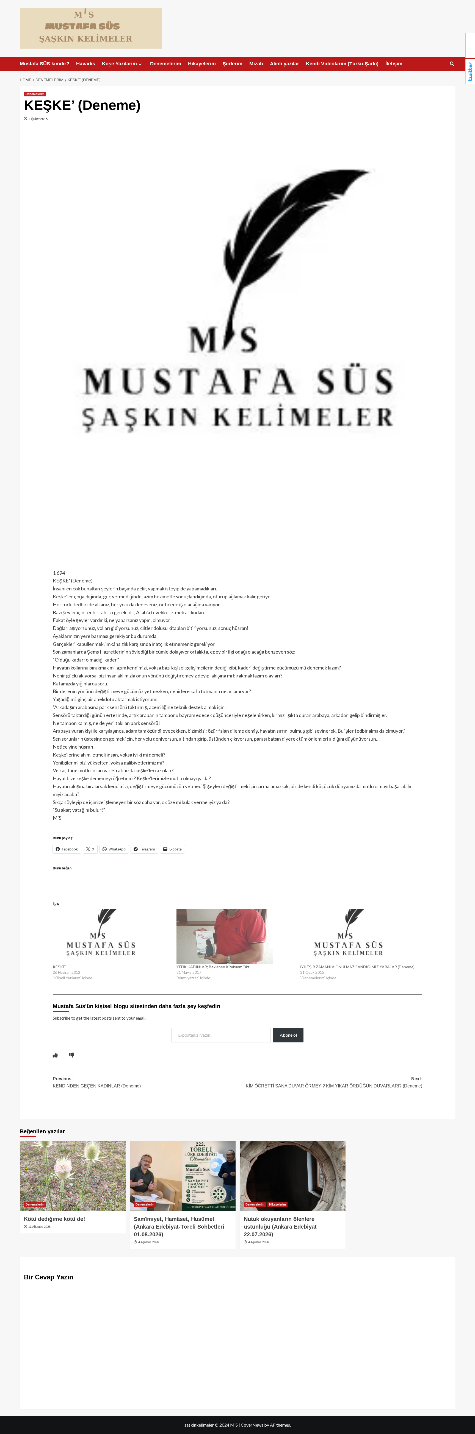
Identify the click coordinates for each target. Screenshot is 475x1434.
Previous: (97, 1082)
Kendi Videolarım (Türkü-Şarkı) (342, 63)
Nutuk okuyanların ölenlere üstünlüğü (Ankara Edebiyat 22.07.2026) (280, 1226)
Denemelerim (165, 63)
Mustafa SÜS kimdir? (44, 63)
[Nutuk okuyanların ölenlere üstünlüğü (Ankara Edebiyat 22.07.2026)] (293, 1176)
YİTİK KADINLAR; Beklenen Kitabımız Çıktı (213, 966)
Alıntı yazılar (284, 63)
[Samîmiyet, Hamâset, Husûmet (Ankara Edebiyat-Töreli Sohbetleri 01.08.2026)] (183, 1176)
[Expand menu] (140, 64)
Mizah (256, 63)
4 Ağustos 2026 (148, 1242)
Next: (334, 1082)
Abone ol (288, 1034)
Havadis (85, 63)
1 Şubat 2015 (38, 119)
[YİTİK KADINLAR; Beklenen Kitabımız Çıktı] (235, 936)
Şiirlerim (232, 63)
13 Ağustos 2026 (39, 1226)
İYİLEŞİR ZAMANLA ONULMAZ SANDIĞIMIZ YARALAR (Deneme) (357, 966)
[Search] (452, 64)
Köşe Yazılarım (119, 63)
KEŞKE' (59, 966)
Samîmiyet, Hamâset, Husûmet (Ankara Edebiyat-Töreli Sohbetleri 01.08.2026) (179, 1226)
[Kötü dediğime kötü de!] (73, 1176)
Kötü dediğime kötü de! (54, 1219)
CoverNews (252, 1424)
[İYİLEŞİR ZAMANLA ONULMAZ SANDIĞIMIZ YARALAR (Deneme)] (359, 936)
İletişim (393, 63)
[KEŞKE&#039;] (112, 936)
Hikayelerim (202, 63)
